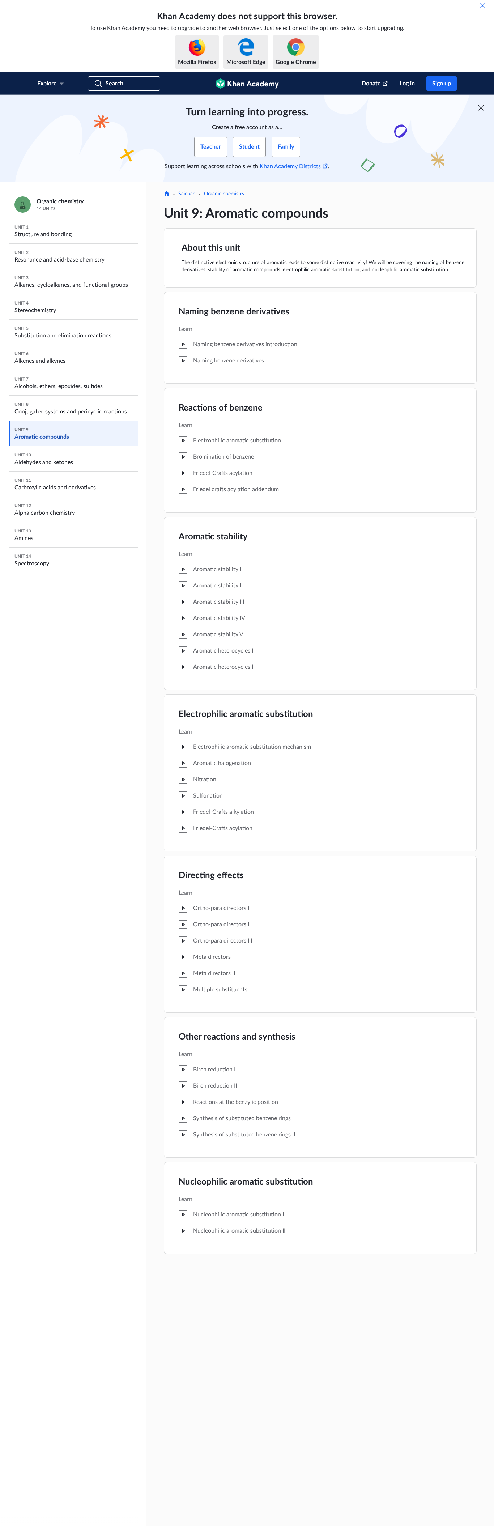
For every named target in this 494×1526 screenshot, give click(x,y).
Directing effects (211, 875)
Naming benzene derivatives (234, 311)
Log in (407, 83)
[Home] (167, 194)
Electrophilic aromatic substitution (246, 714)
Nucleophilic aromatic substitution (246, 1182)
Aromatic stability (213, 536)
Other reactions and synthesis (237, 1037)
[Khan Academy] (247, 83)
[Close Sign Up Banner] (481, 108)
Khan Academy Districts (290, 166)
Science (186, 193)
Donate (371, 83)
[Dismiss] (482, 6)
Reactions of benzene (221, 408)
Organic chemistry (224, 193)
